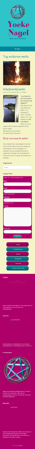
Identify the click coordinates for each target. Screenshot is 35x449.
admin (24, 92)
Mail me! (17, 236)
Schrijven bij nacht (14, 89)
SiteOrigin (20, 445)
